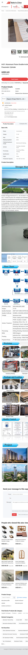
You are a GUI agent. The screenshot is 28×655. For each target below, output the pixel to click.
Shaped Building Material (23, 10)
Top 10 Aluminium (7, 641)
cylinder (3, 603)
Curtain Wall (19, 620)
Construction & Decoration (11, 10)
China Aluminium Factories (9, 630)
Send (14, 514)
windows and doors (6, 606)
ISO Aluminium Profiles (8, 637)
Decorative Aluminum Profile (9, 623)
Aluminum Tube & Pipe (8, 620)
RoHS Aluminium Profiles (22, 637)
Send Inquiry (14, 79)
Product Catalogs (22, 597)
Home (2, 10)
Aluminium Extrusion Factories (10, 634)
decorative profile (5, 600)
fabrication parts (19, 603)
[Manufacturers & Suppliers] (14, 2)
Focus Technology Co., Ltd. (18, 649)
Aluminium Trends (18, 641)
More (2, 644)
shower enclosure (19, 600)
